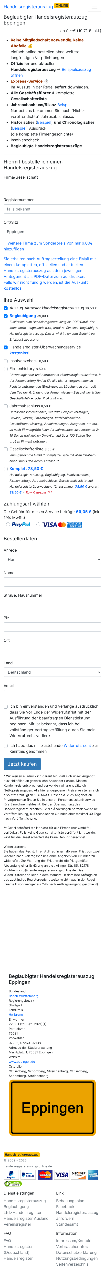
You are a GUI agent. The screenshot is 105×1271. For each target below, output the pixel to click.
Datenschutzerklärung (76, 1252)
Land (8, 662)
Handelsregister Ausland (26, 1218)
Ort (7, 640)
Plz (6, 617)
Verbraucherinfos (72, 1246)
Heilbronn (16, 1014)
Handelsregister (18, 1258)
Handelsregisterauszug (36, 6)
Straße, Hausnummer (23, 595)
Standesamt (67, 1224)
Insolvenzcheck (29, 360)
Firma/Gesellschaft (21, 177)
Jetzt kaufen (22, 764)
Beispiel (64, 104)
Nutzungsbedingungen (77, 1258)
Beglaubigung (16, 1206)
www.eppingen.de (22, 1061)
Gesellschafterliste (32, 448)
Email (9, 685)
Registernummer (19, 199)
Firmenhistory (28, 368)
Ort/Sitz (11, 222)
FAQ (7, 1240)
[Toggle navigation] (94, 7)
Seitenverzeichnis (72, 1264)
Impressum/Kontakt (74, 1240)
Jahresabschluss (30, 405)
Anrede (10, 550)
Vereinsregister (17, 1224)
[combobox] (52, 186)
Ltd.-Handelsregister (23, 1212)
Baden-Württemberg (24, 996)
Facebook (65, 1206)
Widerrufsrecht (77, 745)
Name (9, 572)
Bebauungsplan (70, 1200)
